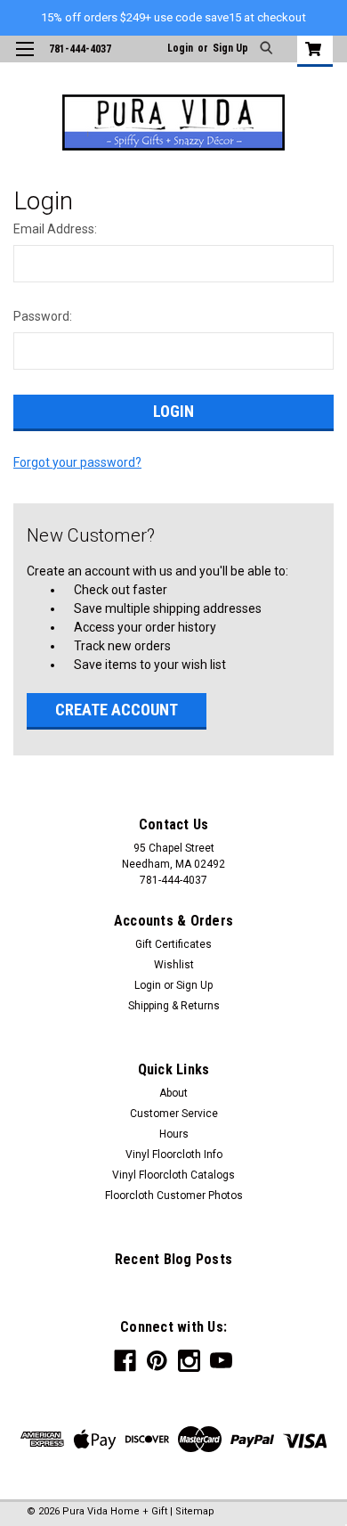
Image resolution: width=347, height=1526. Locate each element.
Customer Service (174, 1113)
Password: (42, 316)
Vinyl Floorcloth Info (173, 1154)
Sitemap (194, 1511)
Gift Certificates (173, 944)
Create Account (116, 709)
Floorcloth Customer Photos (174, 1195)
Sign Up (230, 48)
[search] (268, 49)
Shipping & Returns (174, 1006)
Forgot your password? (77, 462)
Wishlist (174, 965)
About (173, 1093)
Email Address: (55, 229)
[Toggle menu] (24, 60)
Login (180, 48)
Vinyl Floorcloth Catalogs (173, 1175)
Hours (174, 1134)
